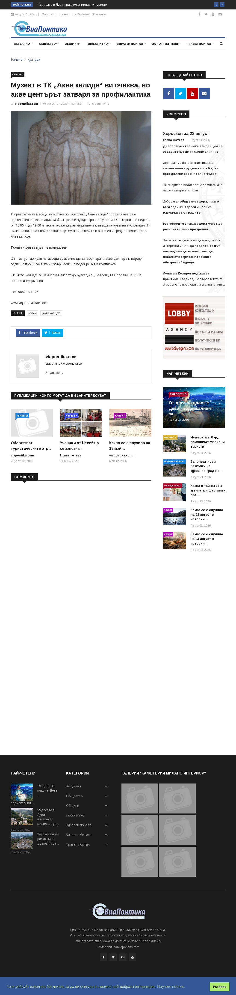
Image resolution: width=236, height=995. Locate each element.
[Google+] (123, 957)
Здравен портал (130, 44)
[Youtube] (213, 14)
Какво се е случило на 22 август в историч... (207, 514)
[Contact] (220, 14)
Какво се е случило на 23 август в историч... (207, 538)
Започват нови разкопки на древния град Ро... (206, 466)
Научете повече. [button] (171, 987)
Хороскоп (49, 14)
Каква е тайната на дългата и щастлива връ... (208, 490)
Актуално (22, 44)
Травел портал (199, 44)
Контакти (100, 14)
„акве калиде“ (51, 313)
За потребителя (165, 44)
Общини (72, 44)
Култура (33, 59)
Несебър (71, 415)
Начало (17, 59)
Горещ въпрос (172, 485)
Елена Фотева (70, 455)
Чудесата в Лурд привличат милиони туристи (72, 4)
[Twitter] (205, 14)
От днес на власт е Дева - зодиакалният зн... (191, 408)
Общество (47, 44)
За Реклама (81, 14)
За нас (64, 14)
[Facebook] (199, 14)
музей (32, 313)
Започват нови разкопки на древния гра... (48, 838)
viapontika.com (26, 104)
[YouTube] (132, 957)
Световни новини (174, 461)
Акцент (120, 415)
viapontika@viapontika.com (65, 363)
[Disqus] (81, 544)
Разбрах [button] (219, 987)
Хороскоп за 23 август (186, 133)
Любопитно (98, 44)
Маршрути (170, 437)
